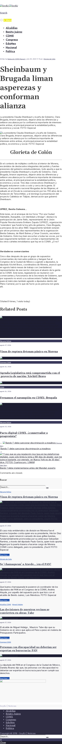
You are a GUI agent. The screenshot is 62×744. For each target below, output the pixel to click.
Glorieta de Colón (49, 59)
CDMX (10, 36)
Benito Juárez (14, 32)
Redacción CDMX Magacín (16, 59)
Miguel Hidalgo (17, 604)
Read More (5, 555)
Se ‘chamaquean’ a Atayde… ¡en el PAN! (25, 564)
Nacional (11, 47)
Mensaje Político (5, 341)
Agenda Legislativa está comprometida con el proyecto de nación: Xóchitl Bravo (30, 374)
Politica (10, 51)
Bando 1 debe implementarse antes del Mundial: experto (28, 466)
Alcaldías (11, 28)
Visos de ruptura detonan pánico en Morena (29, 351)
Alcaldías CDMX (5, 604)
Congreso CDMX (5, 362)
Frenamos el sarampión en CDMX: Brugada (28, 397)
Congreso (12, 40)
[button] (1, 20)
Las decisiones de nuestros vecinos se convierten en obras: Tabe (24, 611)
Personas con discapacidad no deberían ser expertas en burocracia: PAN (28, 649)
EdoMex (11, 43)
